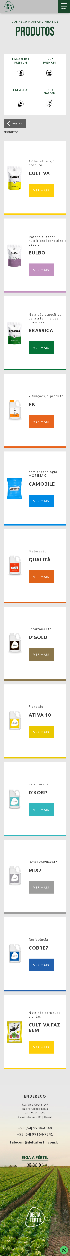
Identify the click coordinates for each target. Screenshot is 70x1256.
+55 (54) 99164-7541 (35, 1134)
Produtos (11, 132)
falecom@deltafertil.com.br (35, 1142)
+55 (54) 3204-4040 (35, 1128)
